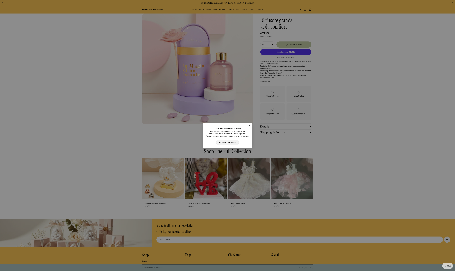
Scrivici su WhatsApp (227, 142)
